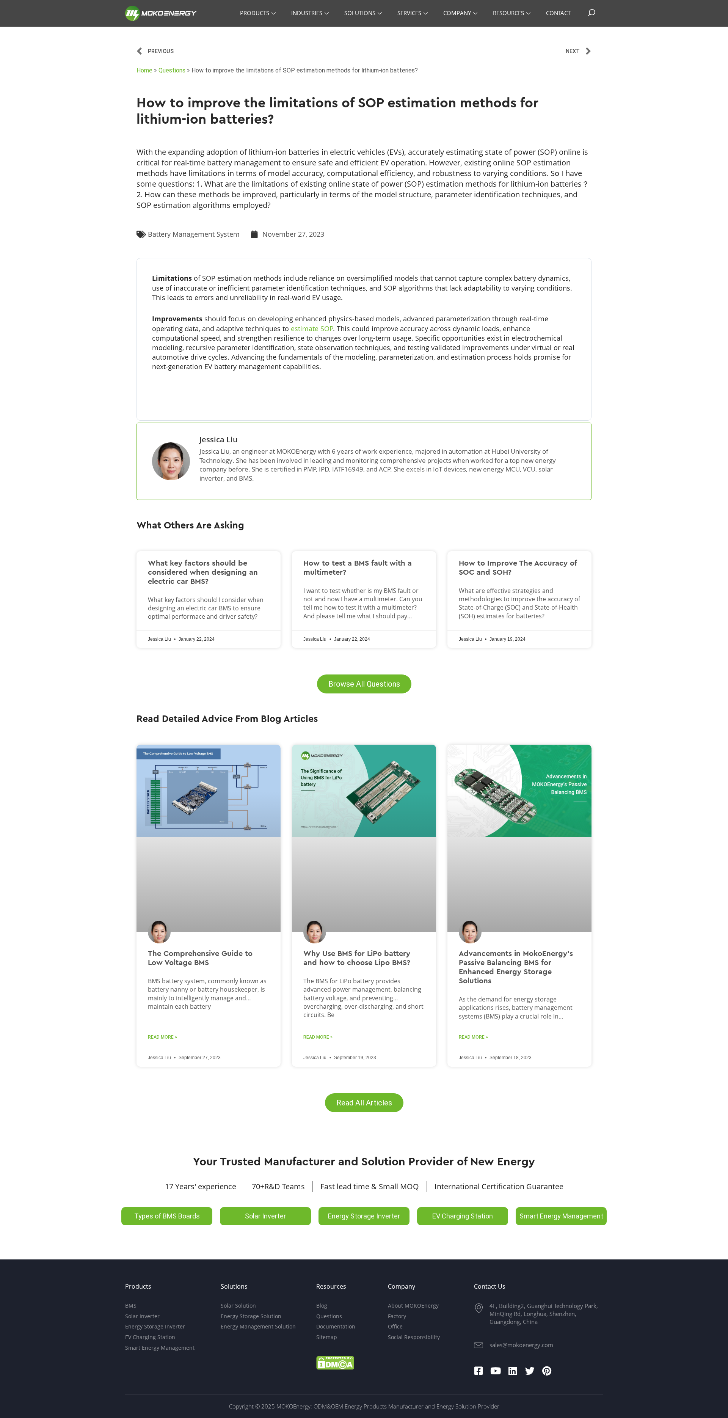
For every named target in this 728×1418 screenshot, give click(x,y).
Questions (171, 70)
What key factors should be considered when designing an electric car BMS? (203, 572)
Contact (558, 13)
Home (144, 70)
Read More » (162, 1037)
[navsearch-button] (591, 13)
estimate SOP (312, 328)
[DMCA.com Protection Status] (335, 1362)
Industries (306, 13)
